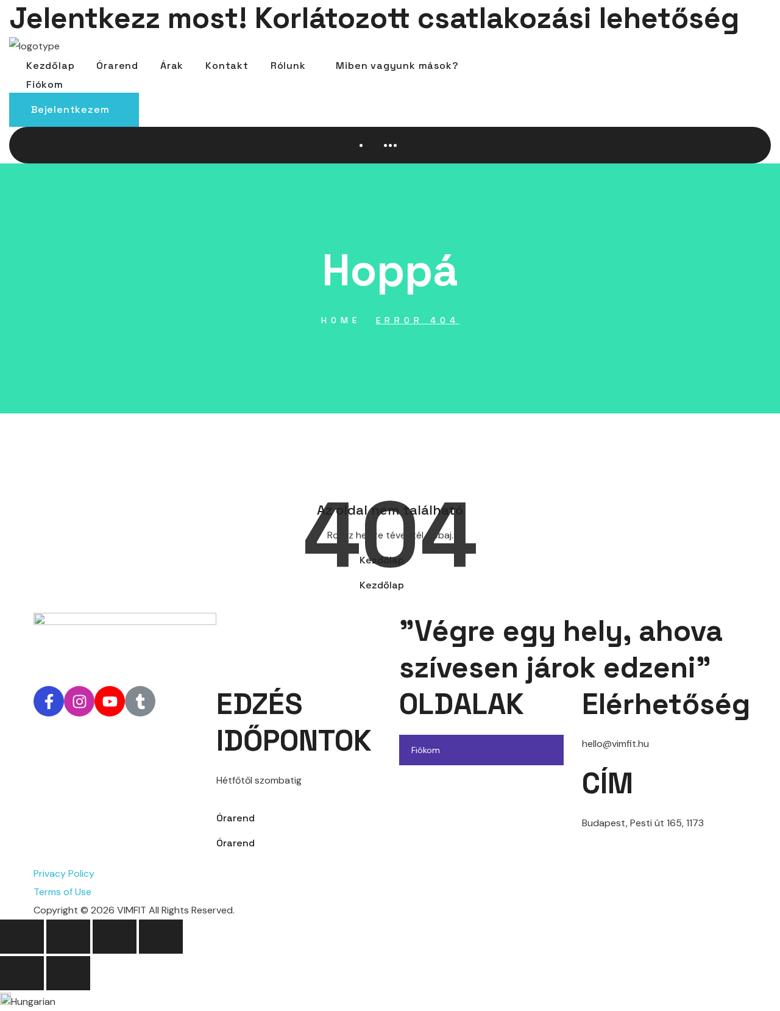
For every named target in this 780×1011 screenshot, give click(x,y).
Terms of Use (62, 891)
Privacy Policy (64, 873)
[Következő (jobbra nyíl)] (68, 973)
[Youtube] (109, 701)
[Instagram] (79, 701)
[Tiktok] (140, 701)
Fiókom (425, 750)
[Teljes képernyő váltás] (68, 937)
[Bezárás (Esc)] (161, 937)
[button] (74, 110)
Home (341, 320)
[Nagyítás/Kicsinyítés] (22, 937)
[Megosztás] (114, 937)
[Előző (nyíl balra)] (22, 973)
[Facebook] (49, 701)
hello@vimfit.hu (615, 743)
